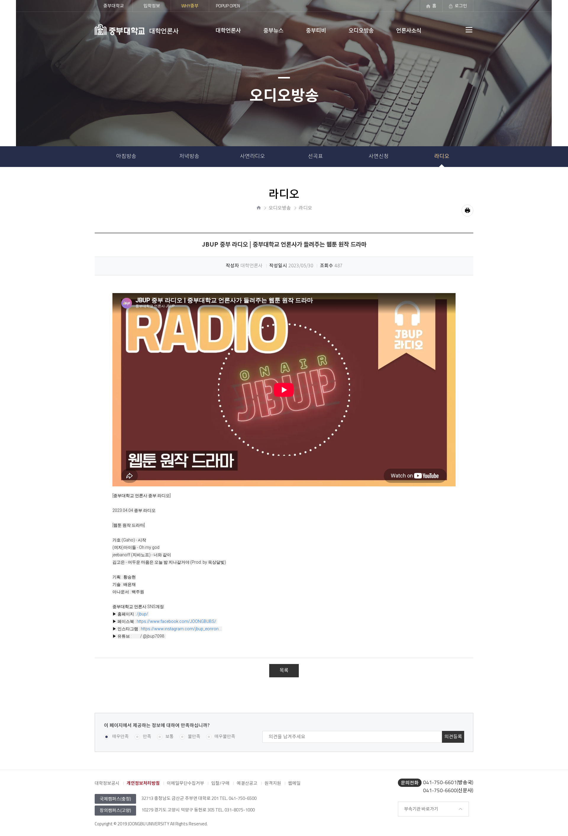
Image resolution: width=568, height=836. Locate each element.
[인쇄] (467, 210)
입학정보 (151, 5)
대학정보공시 (107, 783)
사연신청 (379, 157)
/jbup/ (142, 614)
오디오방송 (361, 30)
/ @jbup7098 (152, 636)
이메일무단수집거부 (185, 783)
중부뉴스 (273, 30)
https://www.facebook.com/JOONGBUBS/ (176, 621)
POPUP (228, 5)
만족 (147, 736)
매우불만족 (224, 736)
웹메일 (294, 783)
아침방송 (126, 157)
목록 (284, 670)
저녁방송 (189, 157)
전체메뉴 (455, 29)
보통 (169, 736)
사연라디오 (252, 157)
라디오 (441, 156)
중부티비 (316, 30)
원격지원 (272, 783)
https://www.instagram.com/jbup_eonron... (181, 628)
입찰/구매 (220, 783)
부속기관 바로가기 (421, 809)
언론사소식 (408, 30)
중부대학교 (113, 5)
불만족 (194, 736)
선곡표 (315, 157)
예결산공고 (247, 783)
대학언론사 (228, 30)
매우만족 (120, 736)
